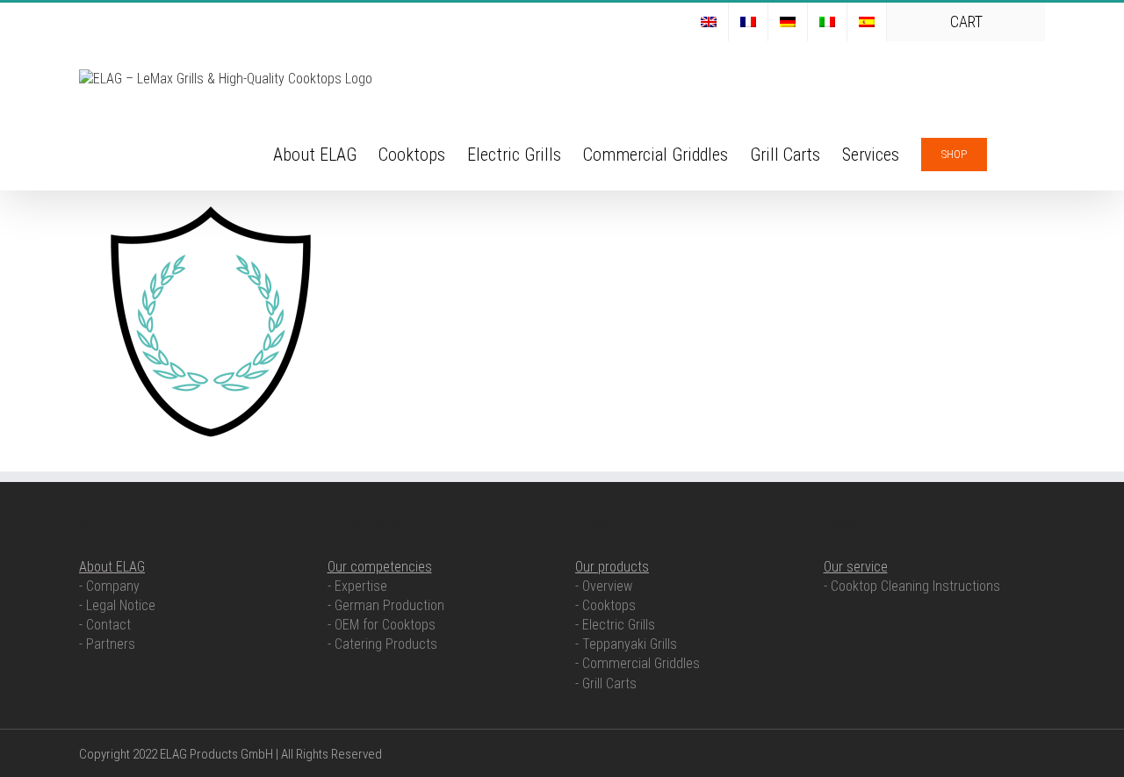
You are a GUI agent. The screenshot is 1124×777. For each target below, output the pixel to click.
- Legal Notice (117, 605)
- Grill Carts (606, 683)
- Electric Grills (615, 624)
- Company (109, 586)
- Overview (603, 586)
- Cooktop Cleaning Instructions (912, 586)
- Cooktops (605, 605)
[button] (1016, 153)
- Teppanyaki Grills (626, 644)
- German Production (386, 605)
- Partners (107, 644)
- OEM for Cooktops (382, 624)
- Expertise (357, 586)
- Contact (105, 624)
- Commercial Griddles (637, 663)
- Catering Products (382, 644)
